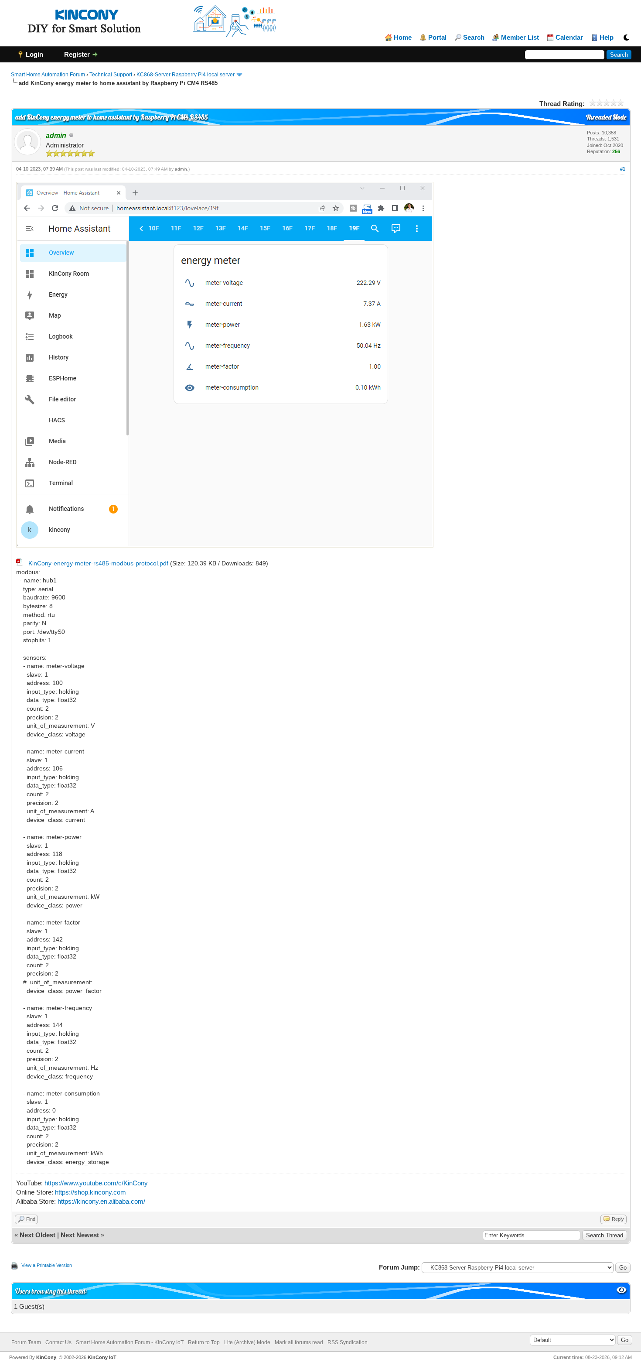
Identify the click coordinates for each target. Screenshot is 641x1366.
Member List (520, 37)
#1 (622, 168)
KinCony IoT (102, 1357)
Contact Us (58, 1342)
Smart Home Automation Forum (48, 75)
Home (403, 37)
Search (473, 37)
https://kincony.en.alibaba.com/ (101, 1201)
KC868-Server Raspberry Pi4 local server (185, 75)
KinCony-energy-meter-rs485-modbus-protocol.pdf (98, 563)
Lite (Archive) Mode (247, 1342)
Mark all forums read (299, 1342)
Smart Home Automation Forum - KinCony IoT (130, 1342)
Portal (437, 37)
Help (607, 37)
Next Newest (80, 1235)
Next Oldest (37, 1235)
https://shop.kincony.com (90, 1192)
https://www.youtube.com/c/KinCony (96, 1183)
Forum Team (26, 1342)
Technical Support (110, 75)
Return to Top (204, 1342)
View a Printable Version (46, 1265)
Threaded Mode (606, 117)
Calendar (569, 37)
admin (181, 169)
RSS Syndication (347, 1342)
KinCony (46, 1357)
